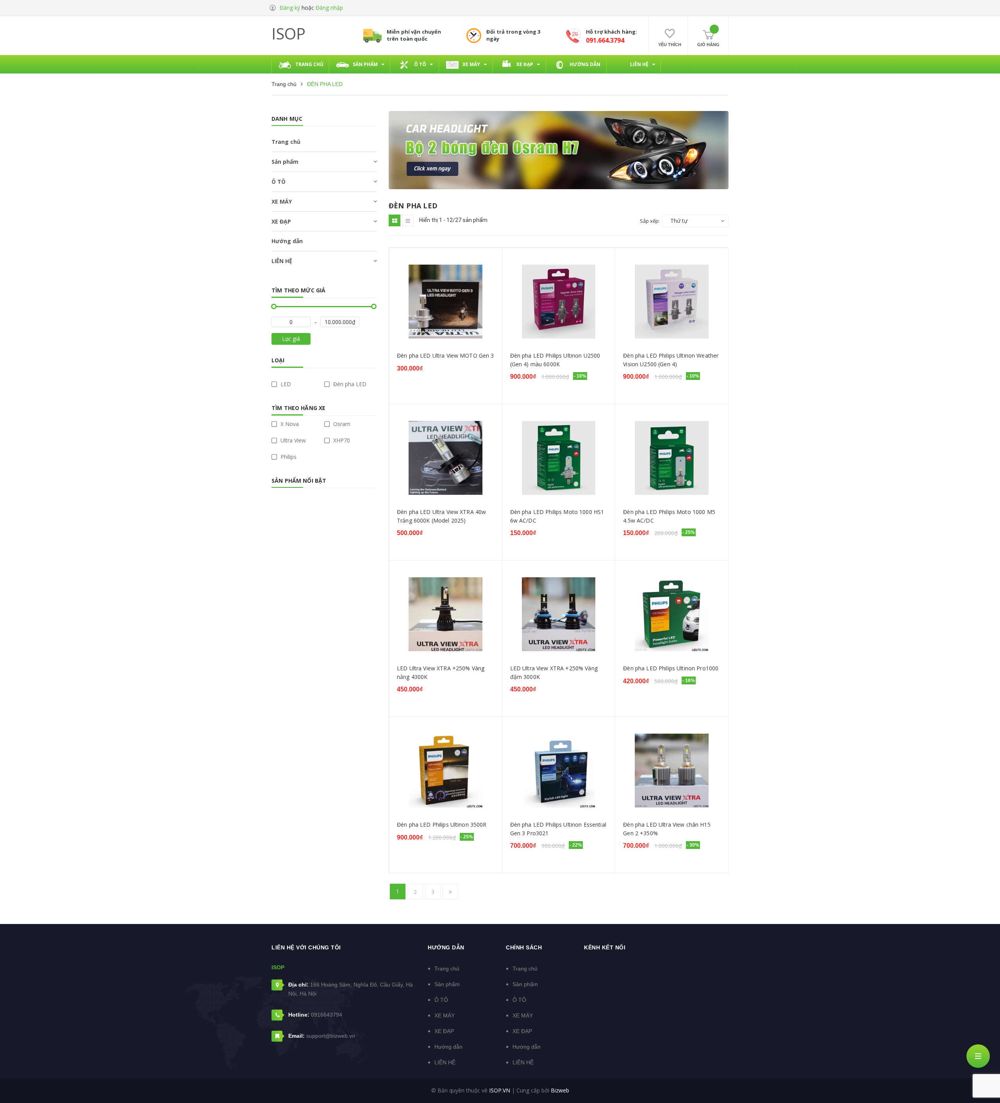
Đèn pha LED (349, 384)
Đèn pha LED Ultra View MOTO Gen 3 (445, 355)
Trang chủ (285, 141)
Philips (287, 456)
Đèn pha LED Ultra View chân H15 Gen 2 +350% (666, 829)
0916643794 (326, 1015)
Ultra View (292, 440)
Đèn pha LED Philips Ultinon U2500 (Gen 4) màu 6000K (555, 360)
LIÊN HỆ (281, 261)
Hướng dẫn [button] (446, 947)
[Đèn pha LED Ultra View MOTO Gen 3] (445, 301)
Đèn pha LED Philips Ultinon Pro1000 (670, 668)
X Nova (289, 424)
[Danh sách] (408, 220)
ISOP (288, 33)
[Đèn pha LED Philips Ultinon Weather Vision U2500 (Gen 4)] (671, 301)
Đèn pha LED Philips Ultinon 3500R (442, 824)
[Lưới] (394, 220)
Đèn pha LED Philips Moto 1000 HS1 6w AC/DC (557, 516)
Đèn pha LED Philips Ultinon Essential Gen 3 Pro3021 (558, 829)
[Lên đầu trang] (984, 1085)
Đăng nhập (329, 7)
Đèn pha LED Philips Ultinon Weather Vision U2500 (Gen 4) (670, 360)
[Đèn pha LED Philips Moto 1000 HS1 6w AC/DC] (558, 458)
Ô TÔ (278, 181)
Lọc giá (291, 338)
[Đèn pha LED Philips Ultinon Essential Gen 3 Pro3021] (558, 771)
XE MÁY (281, 201)
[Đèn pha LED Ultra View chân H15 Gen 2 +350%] (671, 771)
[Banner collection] (559, 150)
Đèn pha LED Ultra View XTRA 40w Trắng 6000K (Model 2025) (441, 516)
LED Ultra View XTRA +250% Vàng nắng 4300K (440, 672)
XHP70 (341, 440)
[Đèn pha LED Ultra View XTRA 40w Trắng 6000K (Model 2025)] (445, 458)
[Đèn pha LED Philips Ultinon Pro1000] (671, 614)
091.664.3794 (605, 40)
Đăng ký (290, 7)
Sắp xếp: (650, 220)
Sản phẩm (284, 161)
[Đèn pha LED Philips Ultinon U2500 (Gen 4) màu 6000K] (558, 301)
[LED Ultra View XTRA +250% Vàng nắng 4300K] (445, 614)
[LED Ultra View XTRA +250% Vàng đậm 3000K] (558, 614)
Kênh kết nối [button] (604, 947)
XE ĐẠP (281, 221)
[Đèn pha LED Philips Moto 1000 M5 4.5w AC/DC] (671, 458)
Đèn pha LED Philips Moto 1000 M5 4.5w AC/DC (669, 516)
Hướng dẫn (287, 241)
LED (285, 384)
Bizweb (560, 1090)
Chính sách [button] (524, 947)
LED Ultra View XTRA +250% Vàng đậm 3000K (554, 672)
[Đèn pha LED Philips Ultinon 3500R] (445, 771)
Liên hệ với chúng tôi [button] (306, 947)
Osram (341, 424)
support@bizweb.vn (330, 1036)
